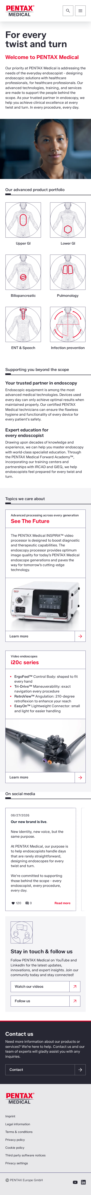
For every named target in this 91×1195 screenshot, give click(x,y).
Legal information (17, 1124)
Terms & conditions (18, 1132)
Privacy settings (16, 1163)
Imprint (10, 1116)
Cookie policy (14, 1148)
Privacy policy (15, 1140)
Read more (62, 903)
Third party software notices (25, 1155)
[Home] (19, 10)
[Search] (68, 10)
